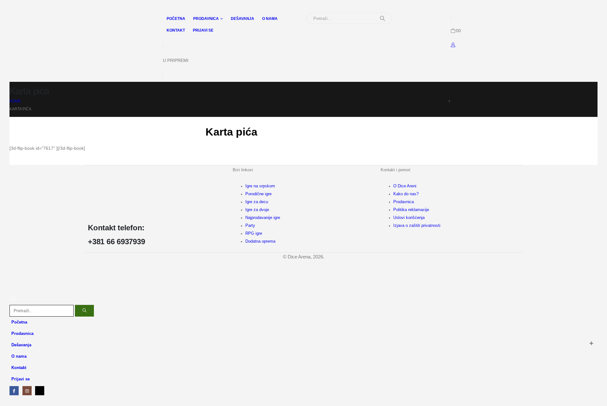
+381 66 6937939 (116, 241)
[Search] (382, 18)
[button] (13, 300)
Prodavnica (206, 18)
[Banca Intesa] (267, 287)
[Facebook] (14, 390)
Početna (176, 18)
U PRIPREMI (175, 60)
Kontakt (176, 30)
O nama (270, 18)
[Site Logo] (36, 20)
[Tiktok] (39, 390)
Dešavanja (242, 18)
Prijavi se (203, 30)
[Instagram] (27, 390)
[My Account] (453, 44)
